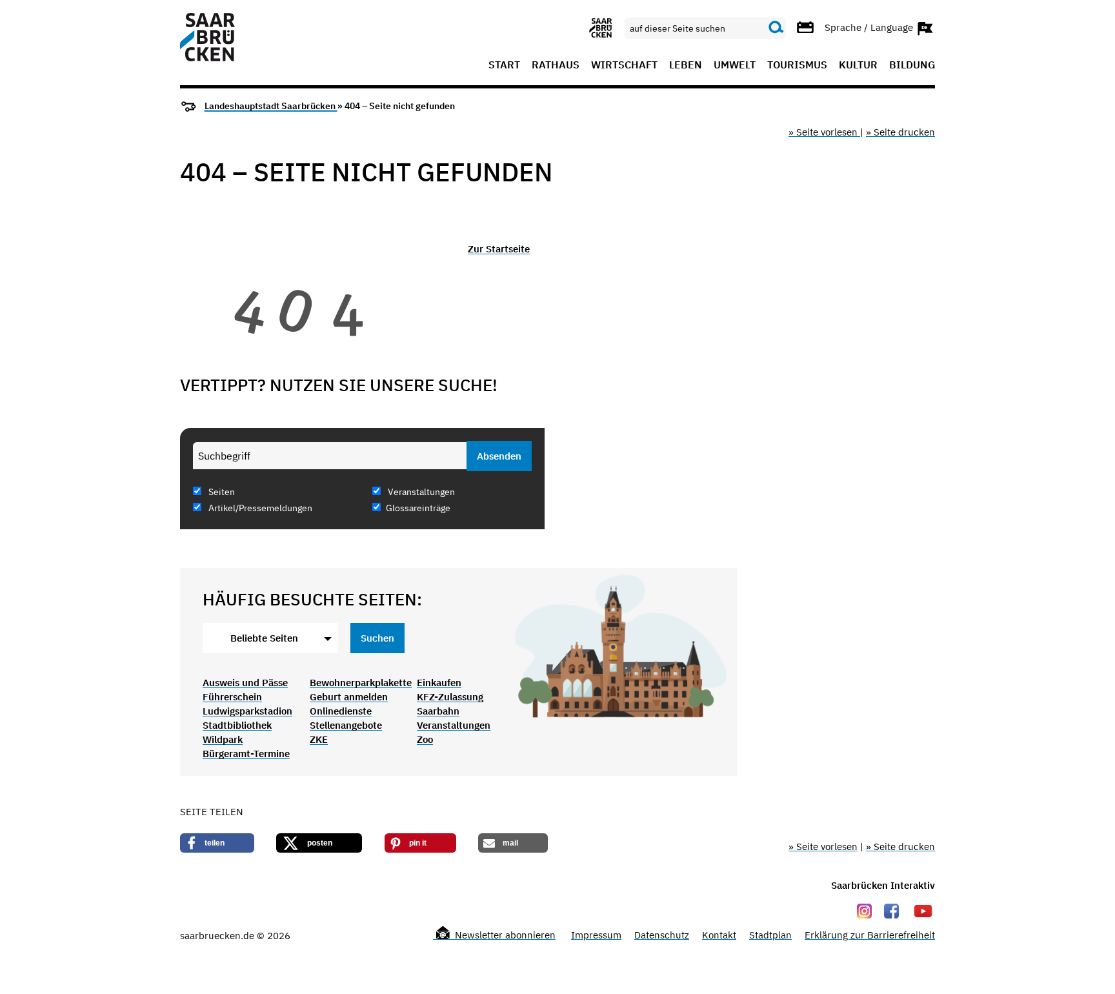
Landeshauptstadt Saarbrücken (271, 106)
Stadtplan (770, 935)
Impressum (596, 935)
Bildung (912, 65)
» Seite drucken (900, 132)
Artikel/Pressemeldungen (259, 508)
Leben (685, 65)
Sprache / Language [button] (870, 27)
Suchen (377, 638)
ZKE (319, 739)
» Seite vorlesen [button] (824, 132)
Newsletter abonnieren (504, 935)
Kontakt (719, 935)
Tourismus (797, 65)
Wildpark (223, 739)
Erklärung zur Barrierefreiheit (870, 935)
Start (504, 65)
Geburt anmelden (349, 697)
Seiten (220, 492)
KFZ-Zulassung (450, 697)
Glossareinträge (418, 508)
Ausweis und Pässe (245, 682)
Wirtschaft (624, 65)
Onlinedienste (341, 711)
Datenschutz (661, 935)
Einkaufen (439, 682)
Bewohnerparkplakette (361, 682)
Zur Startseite (499, 249)
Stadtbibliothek (237, 725)
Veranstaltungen (420, 492)
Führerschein (232, 697)
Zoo (425, 739)
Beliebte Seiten (264, 638)
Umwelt (735, 65)
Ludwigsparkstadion (247, 711)
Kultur (858, 65)
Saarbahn (438, 711)
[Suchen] (776, 27)
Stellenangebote (346, 725)
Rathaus (555, 65)
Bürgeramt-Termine (246, 753)
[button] (217, 843)
